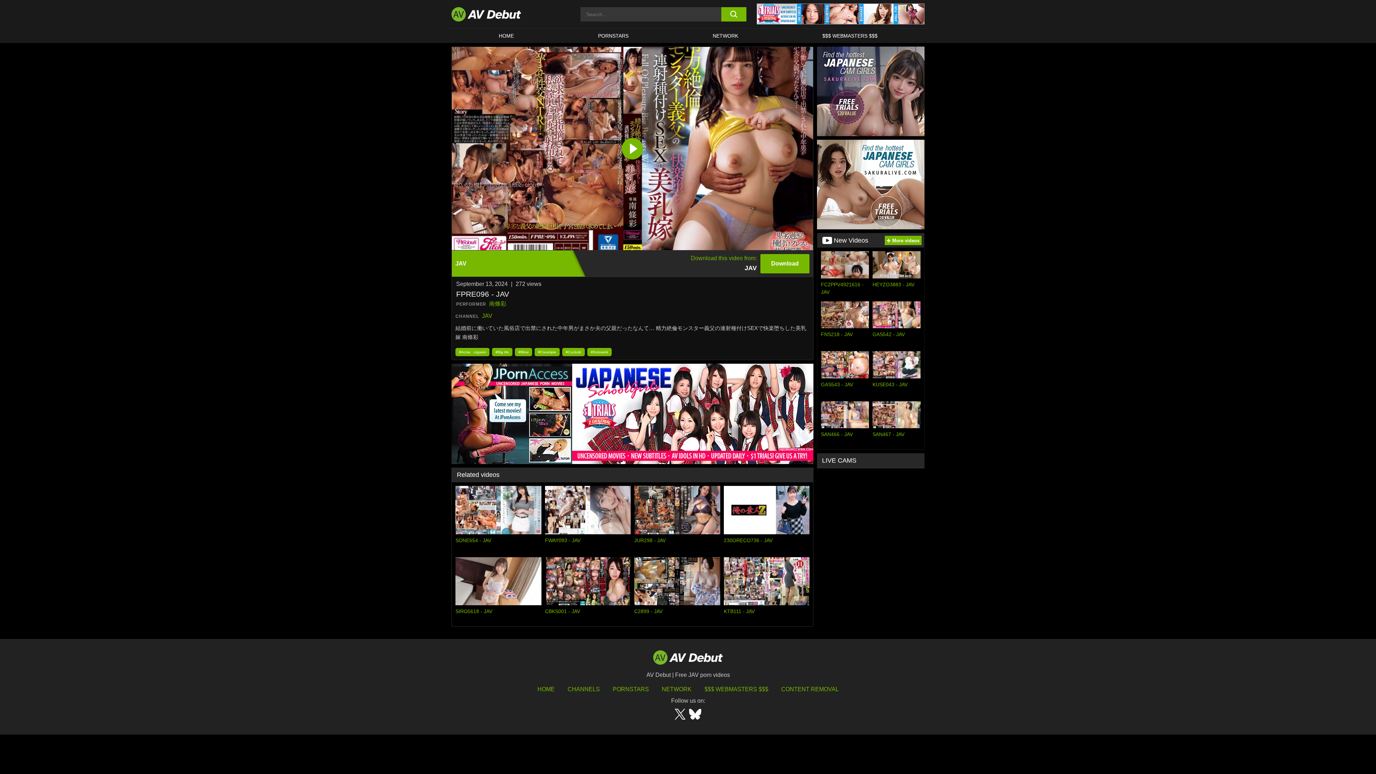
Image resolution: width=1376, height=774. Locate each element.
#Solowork (599, 352)
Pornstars (613, 36)
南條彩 (497, 304)
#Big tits (502, 352)
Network (725, 36)
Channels (584, 689)
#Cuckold (573, 352)
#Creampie (547, 352)
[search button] (733, 14)
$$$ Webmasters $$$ (850, 36)
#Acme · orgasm (472, 352)
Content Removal (810, 689)
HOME (506, 36)
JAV (487, 316)
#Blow (524, 352)
